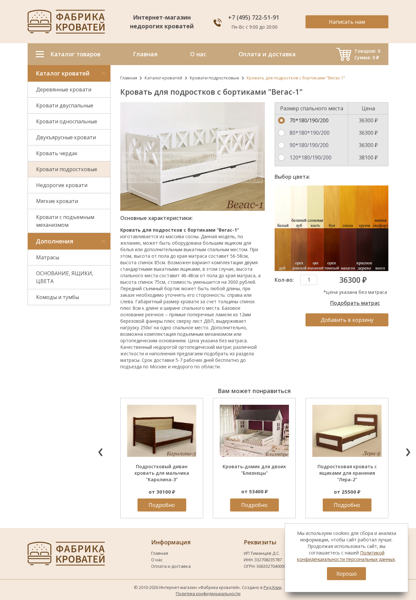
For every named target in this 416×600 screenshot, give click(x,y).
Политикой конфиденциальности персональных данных (346, 556)
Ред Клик (272, 587)
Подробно (162, 505)
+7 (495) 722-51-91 (254, 17)
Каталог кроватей (163, 78)
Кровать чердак (57, 153)
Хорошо (346, 573)
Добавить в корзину (347, 319)
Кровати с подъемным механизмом (65, 220)
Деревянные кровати (63, 89)
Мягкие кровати (57, 201)
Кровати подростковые (66, 169)
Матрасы (47, 257)
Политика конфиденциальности (208, 593)
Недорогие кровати (61, 185)
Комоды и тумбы (57, 297)
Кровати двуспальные (64, 105)
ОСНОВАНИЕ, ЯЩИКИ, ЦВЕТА (64, 277)
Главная (128, 78)
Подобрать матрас (355, 303)
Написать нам (347, 21)
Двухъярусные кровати (66, 137)
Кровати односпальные (66, 121)
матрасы (129, 360)
